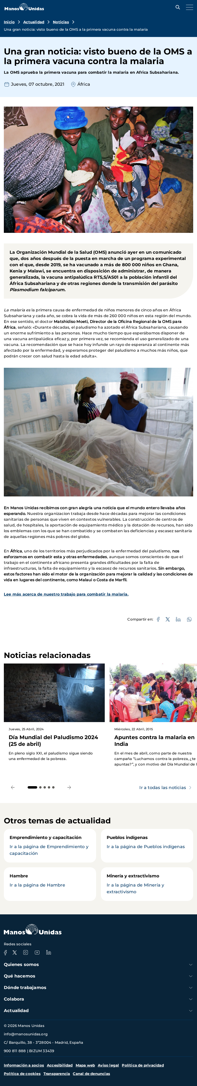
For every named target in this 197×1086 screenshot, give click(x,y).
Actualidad (33, 22)
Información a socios (24, 1065)
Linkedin (48, 952)
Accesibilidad (60, 1065)
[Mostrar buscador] (176, 7)
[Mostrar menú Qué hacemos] (191, 976)
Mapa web (85, 1065)
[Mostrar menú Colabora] (191, 999)
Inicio (9, 22)
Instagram (25, 952)
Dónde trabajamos (25, 987)
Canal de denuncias (91, 1073)
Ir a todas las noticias (162, 787)
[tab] (32, 787)
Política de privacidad (143, 1065)
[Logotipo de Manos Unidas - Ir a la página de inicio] (24, 9)
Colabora (14, 999)
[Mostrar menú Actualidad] (191, 1011)
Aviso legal (108, 1065)
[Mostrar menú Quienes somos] (191, 964)
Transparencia (56, 1073)
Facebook (5, 952)
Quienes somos (21, 964)
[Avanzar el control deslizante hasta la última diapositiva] (13, 787)
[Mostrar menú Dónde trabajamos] (191, 987)
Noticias (61, 22)
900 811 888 (15, 1051)
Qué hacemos (19, 976)
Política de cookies (22, 1073)
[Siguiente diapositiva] (69, 787)
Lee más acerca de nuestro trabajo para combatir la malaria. (66, 594)
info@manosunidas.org (26, 1034)
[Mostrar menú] (188, 7)
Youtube (37, 952)
